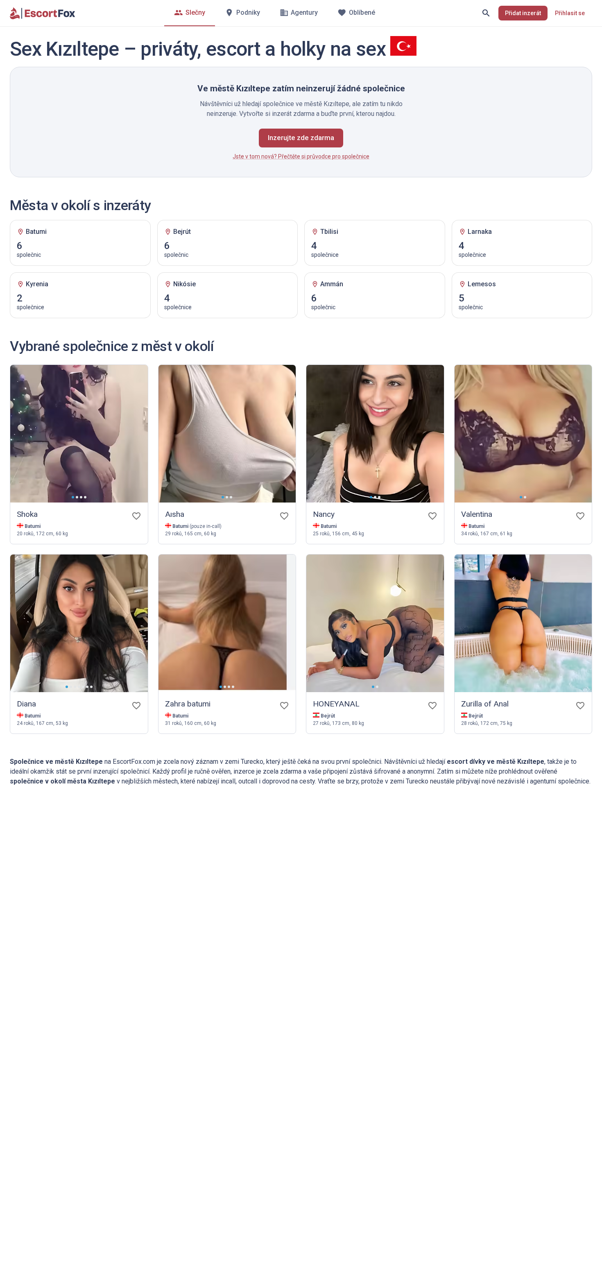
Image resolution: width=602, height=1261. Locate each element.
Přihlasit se (570, 13)
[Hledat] (486, 13)
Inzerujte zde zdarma (301, 138)
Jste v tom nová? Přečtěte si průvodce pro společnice (301, 156)
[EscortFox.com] (42, 13)
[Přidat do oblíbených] (136, 516)
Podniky (248, 12)
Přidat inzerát (523, 13)
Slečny (195, 12)
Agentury (304, 12)
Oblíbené (362, 12)
